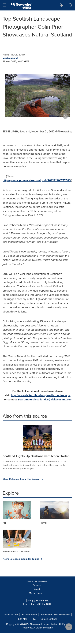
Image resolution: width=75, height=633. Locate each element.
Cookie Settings (48, 619)
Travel (43, 523)
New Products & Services (16, 551)
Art (4, 523)
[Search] (70, 5)
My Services (36, 593)
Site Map (22, 619)
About (37, 589)
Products (37, 585)
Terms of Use (10, 614)
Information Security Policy (55, 614)
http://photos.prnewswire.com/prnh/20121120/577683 (37, 180)
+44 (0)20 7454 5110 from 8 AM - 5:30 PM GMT (37, 602)
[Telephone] (61, 5)
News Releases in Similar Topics (21, 559)
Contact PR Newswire (37, 581)
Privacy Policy (29, 614)
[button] (37, 95)
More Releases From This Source (21, 479)
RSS (34, 619)
